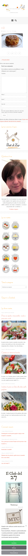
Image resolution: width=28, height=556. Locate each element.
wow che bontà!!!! (5, 463)
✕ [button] (26, 526)
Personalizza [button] (14, 553)
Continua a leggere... (14, 209)
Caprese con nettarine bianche (10, 352)
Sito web (3, 104)
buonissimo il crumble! (6, 449)
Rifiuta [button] (14, 548)
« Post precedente (5, 59)
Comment (3, 73)
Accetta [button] (14, 543)
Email (3, 99)
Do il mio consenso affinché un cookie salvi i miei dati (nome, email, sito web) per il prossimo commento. (12, 111)
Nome (3, 94)
